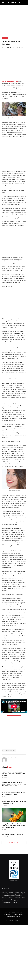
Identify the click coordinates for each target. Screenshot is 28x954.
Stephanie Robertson (8, 47)
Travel (21, 914)
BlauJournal (18, 920)
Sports (16, 914)
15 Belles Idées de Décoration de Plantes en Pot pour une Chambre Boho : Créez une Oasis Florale (14, 784)
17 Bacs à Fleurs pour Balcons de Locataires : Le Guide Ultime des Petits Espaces (13, 773)
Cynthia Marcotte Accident (10, 81)
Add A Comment (14, 842)
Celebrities (4, 38)
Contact (18, 916)
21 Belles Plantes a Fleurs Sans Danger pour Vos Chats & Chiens (13, 793)
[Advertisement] (14, 23)
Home (5, 912)
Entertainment (8, 914)
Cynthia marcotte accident (8, 750)
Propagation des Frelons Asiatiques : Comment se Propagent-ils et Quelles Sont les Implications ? (13, 825)
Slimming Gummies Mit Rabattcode (12, 834)
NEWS (13, 912)
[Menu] (3, 2)
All (9, 912)
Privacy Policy (11, 916)
